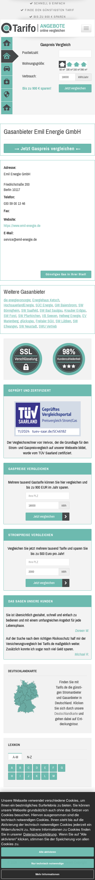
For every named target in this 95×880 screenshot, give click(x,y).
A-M (15, 757)
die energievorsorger (17, 300)
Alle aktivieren (47, 852)
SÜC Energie (44, 305)
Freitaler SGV (45, 321)
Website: (10, 219)
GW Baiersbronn (66, 305)
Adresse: (10, 167)
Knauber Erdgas (75, 310)
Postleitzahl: (30, 52)
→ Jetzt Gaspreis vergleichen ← (48, 148)
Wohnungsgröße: (33, 63)
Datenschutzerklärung (39, 834)
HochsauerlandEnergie (19, 305)
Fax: (7, 211)
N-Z (29, 757)
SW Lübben (63, 321)
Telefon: (9, 197)
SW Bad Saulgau (51, 310)
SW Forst (10, 316)
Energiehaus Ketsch (45, 300)
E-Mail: (9, 233)
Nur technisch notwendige (47, 863)
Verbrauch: (29, 76)
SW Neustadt (28, 326)
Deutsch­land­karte (66, 713)
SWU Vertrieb (48, 326)
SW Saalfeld (29, 310)
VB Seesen (49, 316)
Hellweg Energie (69, 316)
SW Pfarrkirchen (29, 316)
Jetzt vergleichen (75, 88)
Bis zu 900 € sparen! (36, 88)
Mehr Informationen (47, 874)
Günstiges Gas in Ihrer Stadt (66, 274)
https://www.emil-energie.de (22, 225)
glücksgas (27, 321)
